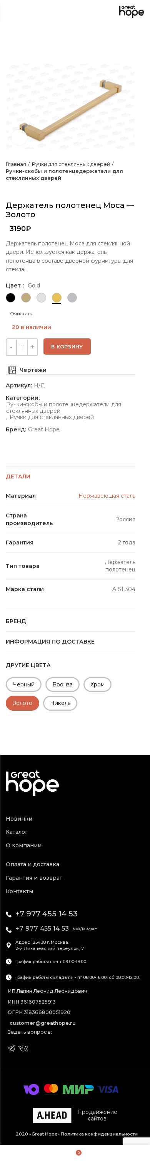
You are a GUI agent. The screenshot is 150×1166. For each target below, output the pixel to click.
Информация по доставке (50, 641)
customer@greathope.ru (43, 1023)
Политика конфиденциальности (99, 1134)
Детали (18, 476)
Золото (22, 703)
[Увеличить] (19, 137)
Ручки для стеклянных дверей (71, 164)
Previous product (9, 189)
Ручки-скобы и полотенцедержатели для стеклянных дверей (64, 174)
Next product (25, 189)
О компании (24, 845)
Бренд (16, 621)
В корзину (67, 346)
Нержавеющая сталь (106, 495)
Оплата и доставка (32, 864)
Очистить (21, 313)
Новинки (19, 818)
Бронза (62, 684)
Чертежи (33, 370)
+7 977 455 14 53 (46, 913)
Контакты (19, 891)
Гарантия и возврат (34, 877)
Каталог (17, 831)
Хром (97, 684)
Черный (24, 684)
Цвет (14, 285)
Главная (16, 164)
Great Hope (44, 429)
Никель (60, 703)
